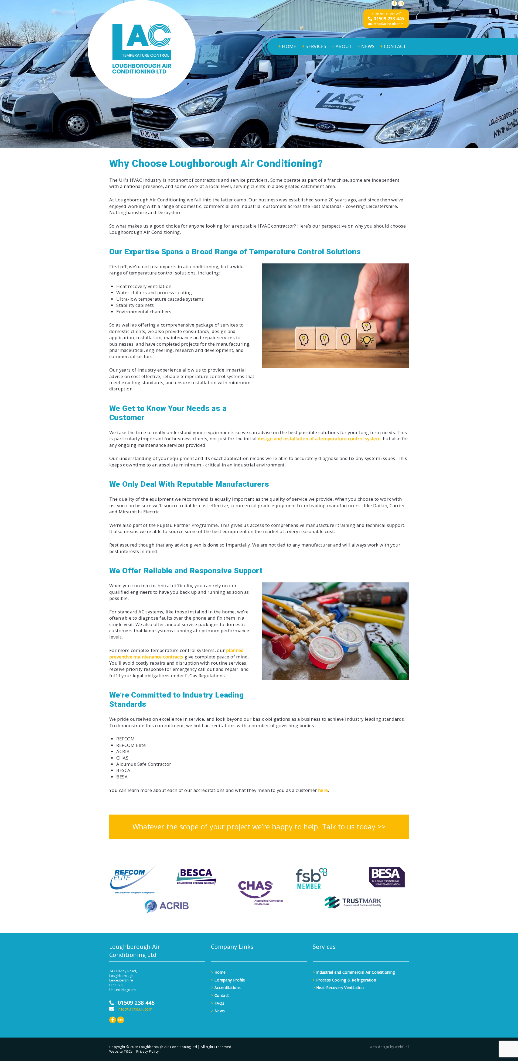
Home (218, 972)
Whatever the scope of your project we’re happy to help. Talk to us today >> (259, 827)
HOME (287, 46)
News (218, 1010)
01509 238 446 (388, 19)
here (323, 790)
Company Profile (228, 980)
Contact (220, 995)
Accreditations (226, 987)
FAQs (217, 1003)
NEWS (366, 46)
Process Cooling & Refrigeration (344, 980)
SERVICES (314, 46)
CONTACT (393, 46)
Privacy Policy (147, 1051)
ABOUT (342, 46)
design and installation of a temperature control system (319, 438)
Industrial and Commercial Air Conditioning (354, 972)
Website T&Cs (120, 1051)
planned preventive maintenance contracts (176, 653)
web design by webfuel (389, 1047)
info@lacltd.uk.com (388, 24)
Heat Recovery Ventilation (338, 987)
